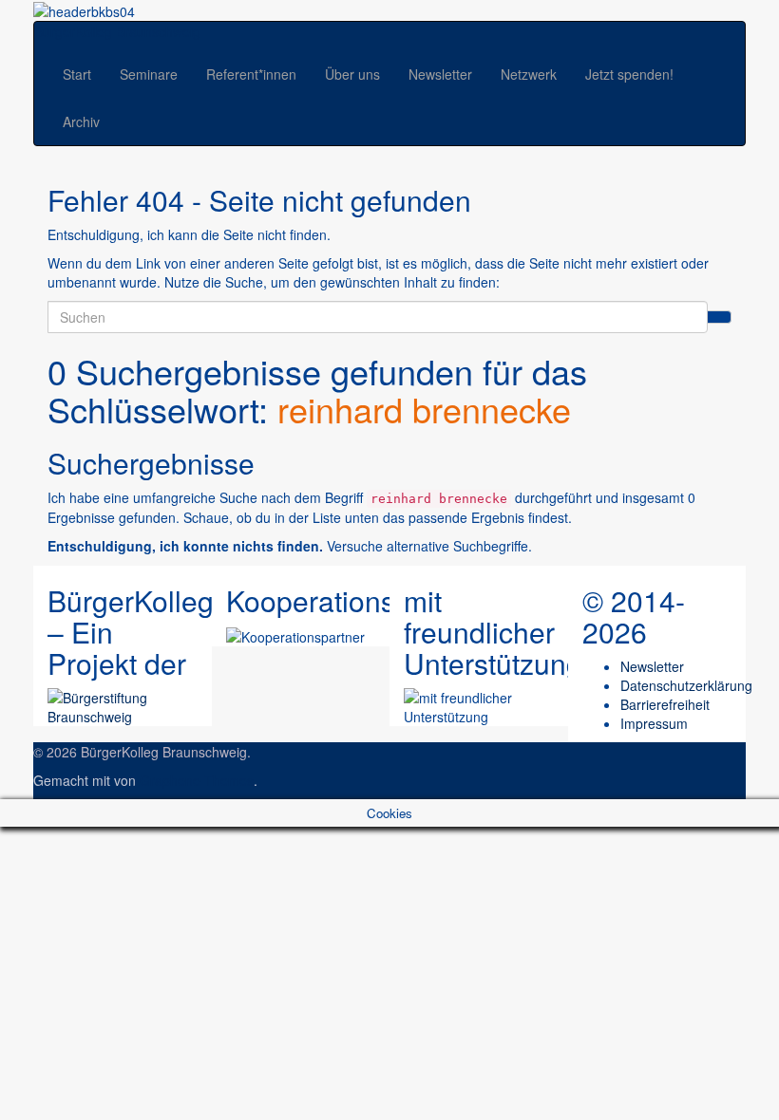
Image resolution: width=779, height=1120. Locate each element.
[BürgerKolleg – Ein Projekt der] (123, 704)
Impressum (654, 723)
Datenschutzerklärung (686, 685)
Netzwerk (529, 74)
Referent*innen (251, 74)
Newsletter (440, 74)
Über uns (352, 74)
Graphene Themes (197, 780)
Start (77, 74)
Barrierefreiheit (665, 704)
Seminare (149, 74)
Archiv (81, 121)
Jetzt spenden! (629, 74)
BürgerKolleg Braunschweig (117, 31)
